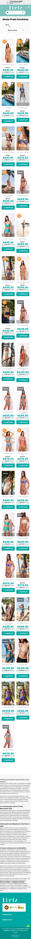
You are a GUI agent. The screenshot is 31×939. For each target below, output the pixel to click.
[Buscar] (23, 12)
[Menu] (2, 7)
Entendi (15, 936)
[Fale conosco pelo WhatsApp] (28, 926)
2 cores (22, 104)
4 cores (8, 235)
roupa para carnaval (18, 882)
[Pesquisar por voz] (7, 12)
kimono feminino (5, 882)
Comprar (8, 77)
